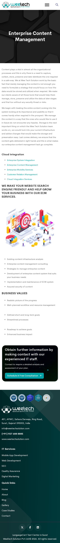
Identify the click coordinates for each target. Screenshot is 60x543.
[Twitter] (22, 527)
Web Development (11, 460)
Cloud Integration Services (19, 179)
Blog (4, 499)
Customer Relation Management (22, 174)
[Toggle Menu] (47, 5)
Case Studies (8, 510)
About (5, 494)
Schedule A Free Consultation (23, 375)
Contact (6, 515)
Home (5, 489)
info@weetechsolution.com (15, 428)
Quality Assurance (11, 471)
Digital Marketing (10, 476)
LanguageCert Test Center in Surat (30, 534)
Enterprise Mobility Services (20, 169)
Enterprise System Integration (21, 160)
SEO (4, 465)
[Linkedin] (37, 527)
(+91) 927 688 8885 (12, 433)
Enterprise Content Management (22, 165)
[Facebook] (30, 527)
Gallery (5, 505)
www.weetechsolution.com (15, 439)
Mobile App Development (15, 455)
